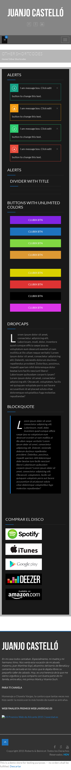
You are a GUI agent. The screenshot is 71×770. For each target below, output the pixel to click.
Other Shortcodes (17, 59)
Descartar (15, 766)
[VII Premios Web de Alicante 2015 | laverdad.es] (30, 718)
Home (5, 59)
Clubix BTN (35, 219)
